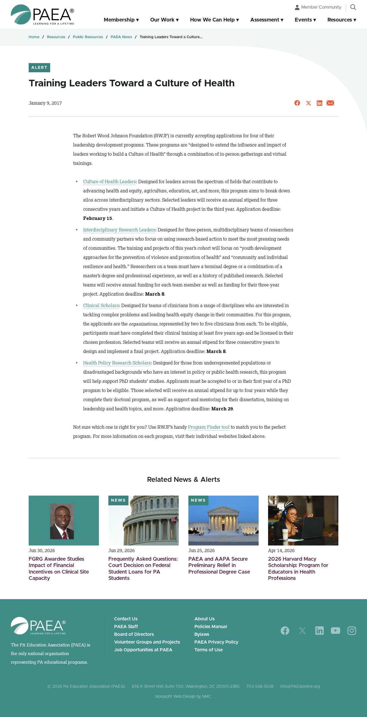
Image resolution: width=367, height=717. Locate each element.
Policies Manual (210, 626)
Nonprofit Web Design (175, 697)
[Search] (353, 7)
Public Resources (88, 37)
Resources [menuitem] (339, 20)
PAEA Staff (126, 626)
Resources (56, 37)
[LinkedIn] (319, 630)
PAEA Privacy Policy (216, 642)
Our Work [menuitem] (162, 20)
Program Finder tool (209, 427)
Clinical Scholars (101, 305)
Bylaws (201, 634)
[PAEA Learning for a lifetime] (42, 14)
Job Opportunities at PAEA (143, 650)
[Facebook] (285, 630)
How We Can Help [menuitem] (212, 20)
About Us (204, 619)
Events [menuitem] (303, 20)
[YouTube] (335, 630)
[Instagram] (352, 630)
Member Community (321, 7)
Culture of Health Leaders (109, 181)
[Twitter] (302, 630)
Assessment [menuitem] (264, 20)
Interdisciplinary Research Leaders (119, 230)
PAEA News (121, 37)
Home (34, 37)
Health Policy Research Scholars (117, 363)
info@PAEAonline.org (300, 687)
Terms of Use (208, 650)
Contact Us (126, 619)
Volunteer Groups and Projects (147, 642)
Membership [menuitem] (119, 20)
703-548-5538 (260, 687)
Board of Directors (134, 634)
